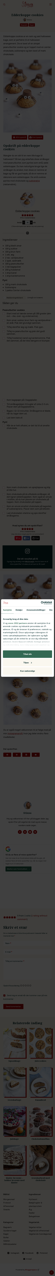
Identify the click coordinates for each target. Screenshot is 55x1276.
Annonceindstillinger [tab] (35, 610)
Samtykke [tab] (7, 610)
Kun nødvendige (27, 671)
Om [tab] (50, 610)
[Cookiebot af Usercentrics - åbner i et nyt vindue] (41, 602)
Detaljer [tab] (19, 610)
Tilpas (26, 662)
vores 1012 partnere (17, 623)
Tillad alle (27, 654)
